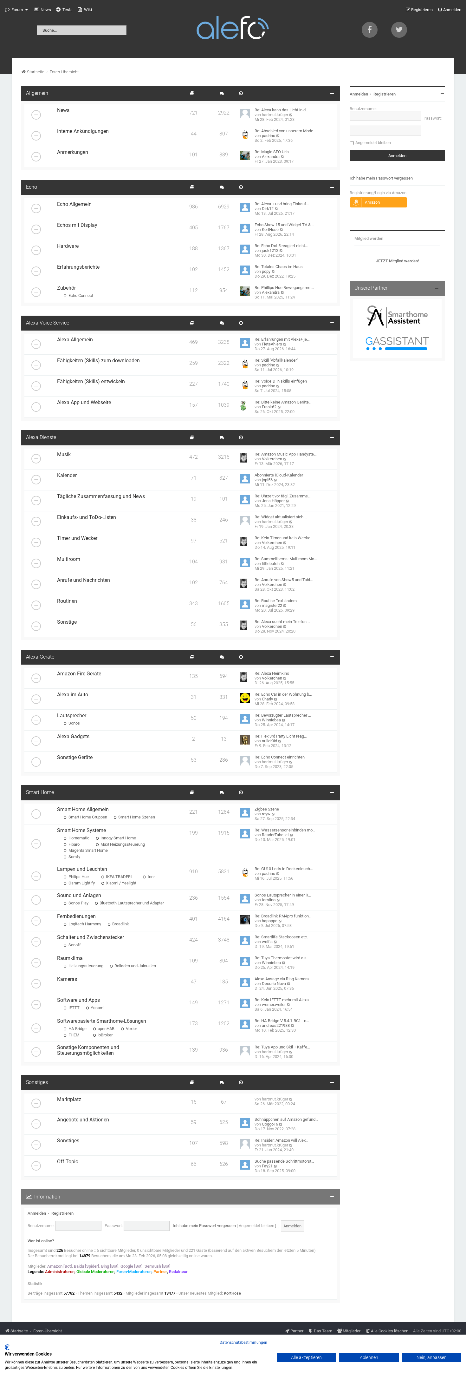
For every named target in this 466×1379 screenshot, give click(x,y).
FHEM (73, 1035)
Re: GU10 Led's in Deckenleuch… (284, 868)
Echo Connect (80, 295)
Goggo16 (270, 1124)
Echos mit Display (77, 225)
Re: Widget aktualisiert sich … (281, 517)
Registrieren (62, 1213)
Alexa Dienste (41, 437)
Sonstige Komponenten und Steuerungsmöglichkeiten (88, 1050)
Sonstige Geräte (75, 757)
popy (266, 271)
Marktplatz (69, 1099)
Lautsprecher (71, 716)
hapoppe (269, 920)
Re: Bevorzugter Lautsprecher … (283, 715)
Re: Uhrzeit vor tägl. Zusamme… (283, 496)
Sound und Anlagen (79, 895)
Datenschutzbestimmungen (243, 1342)
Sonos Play (78, 903)
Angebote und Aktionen (83, 1120)
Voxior (131, 1028)
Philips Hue (78, 876)
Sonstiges (37, 1082)
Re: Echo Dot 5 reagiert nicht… (281, 245)
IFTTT (74, 1007)
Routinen (67, 601)
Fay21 (267, 1166)
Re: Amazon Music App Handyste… (286, 454)
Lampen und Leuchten (82, 869)
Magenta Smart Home (88, 850)
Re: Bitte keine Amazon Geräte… (283, 402)
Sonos (74, 723)
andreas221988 (276, 1025)
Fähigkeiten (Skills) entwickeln (91, 381)
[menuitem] (42, 9)
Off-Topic (67, 1162)
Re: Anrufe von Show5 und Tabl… (284, 579)
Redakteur (178, 1271)
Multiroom (68, 559)
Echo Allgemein (74, 204)
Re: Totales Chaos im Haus (279, 266)
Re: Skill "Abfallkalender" (276, 360)
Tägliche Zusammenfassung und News (101, 496)
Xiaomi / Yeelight (120, 883)
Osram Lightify (81, 883)
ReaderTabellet (275, 834)
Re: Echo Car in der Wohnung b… (283, 694)
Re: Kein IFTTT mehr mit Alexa (282, 999)
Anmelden (37, 1213)
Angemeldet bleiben (257, 1225)
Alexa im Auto (72, 695)
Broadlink (120, 924)
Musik (64, 454)
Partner (160, 1271)
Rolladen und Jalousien (134, 965)
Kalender (67, 475)
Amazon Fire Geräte (79, 674)
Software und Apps (78, 1000)
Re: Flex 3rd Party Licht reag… (281, 736)
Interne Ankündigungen (83, 131)
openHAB (105, 1028)
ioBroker (105, 1035)
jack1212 (270, 250)
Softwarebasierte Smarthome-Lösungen (101, 1021)
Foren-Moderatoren (134, 1271)
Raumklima (70, 958)
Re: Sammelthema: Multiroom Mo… (286, 558)
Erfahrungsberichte (78, 267)
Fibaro (74, 844)
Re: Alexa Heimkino (272, 673)
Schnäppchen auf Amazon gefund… (286, 1119)
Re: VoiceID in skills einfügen (281, 381)
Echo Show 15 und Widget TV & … (284, 224)
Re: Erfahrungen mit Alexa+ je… (282, 339)
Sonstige (67, 622)
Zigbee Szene (267, 809)
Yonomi (97, 1007)
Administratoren (59, 1271)
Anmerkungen (72, 152)
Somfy (74, 856)
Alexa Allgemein (75, 340)
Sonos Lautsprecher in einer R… (283, 895)
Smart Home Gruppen (87, 817)
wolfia (267, 941)
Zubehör (66, 288)
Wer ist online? (41, 1240)
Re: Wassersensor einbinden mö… (285, 830)
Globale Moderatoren (95, 1271)
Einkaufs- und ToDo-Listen (86, 517)
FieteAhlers (272, 344)
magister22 (272, 605)
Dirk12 (268, 208)
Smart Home (40, 792)
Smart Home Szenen (136, 817)
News (63, 110)
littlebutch (271, 563)
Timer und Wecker (77, 538)
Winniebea (271, 720)
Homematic (78, 838)
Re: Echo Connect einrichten (280, 757)
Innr (151, 876)
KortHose (270, 229)
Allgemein (37, 93)
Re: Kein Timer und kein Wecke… (284, 537)
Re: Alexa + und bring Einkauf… (282, 203)
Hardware (68, 246)
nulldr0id (269, 741)
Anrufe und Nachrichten (83, 580)
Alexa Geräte (40, 657)
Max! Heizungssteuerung (122, 844)
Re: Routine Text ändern (276, 600)
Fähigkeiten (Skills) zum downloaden (98, 361)
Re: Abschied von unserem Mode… (285, 130)
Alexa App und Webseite (84, 402)
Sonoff (74, 944)
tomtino (268, 899)
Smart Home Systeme (81, 830)
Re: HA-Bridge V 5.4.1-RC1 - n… (282, 1020)
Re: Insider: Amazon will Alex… (281, 1140)
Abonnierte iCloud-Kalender (279, 475)
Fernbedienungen (76, 916)
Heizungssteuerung (85, 965)
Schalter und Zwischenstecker (90, 937)
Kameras (67, 979)
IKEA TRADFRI (118, 876)
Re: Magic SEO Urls (272, 151)
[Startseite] (233, 29)
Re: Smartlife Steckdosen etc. (281, 937)
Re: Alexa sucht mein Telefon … (282, 621)
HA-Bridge (77, 1028)
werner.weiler (274, 1004)
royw (266, 813)
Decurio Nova (274, 983)
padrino (268, 135)
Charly (267, 699)
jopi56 (267, 479)
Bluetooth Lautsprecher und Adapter (131, 903)
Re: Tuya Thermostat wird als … (282, 957)
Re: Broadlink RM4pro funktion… (283, 916)
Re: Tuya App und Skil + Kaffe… (282, 1047)
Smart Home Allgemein (83, 809)
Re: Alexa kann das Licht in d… (281, 110)
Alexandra (271, 156)
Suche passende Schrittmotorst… (284, 1161)
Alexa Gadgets (73, 736)
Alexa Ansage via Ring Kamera (282, 978)
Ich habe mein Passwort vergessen (204, 1225)
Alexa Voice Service (47, 323)
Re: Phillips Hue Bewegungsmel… (284, 287)
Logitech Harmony (84, 924)
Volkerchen (272, 458)
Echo (31, 187)
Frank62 (269, 406)
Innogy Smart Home (118, 838)
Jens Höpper (273, 500)
